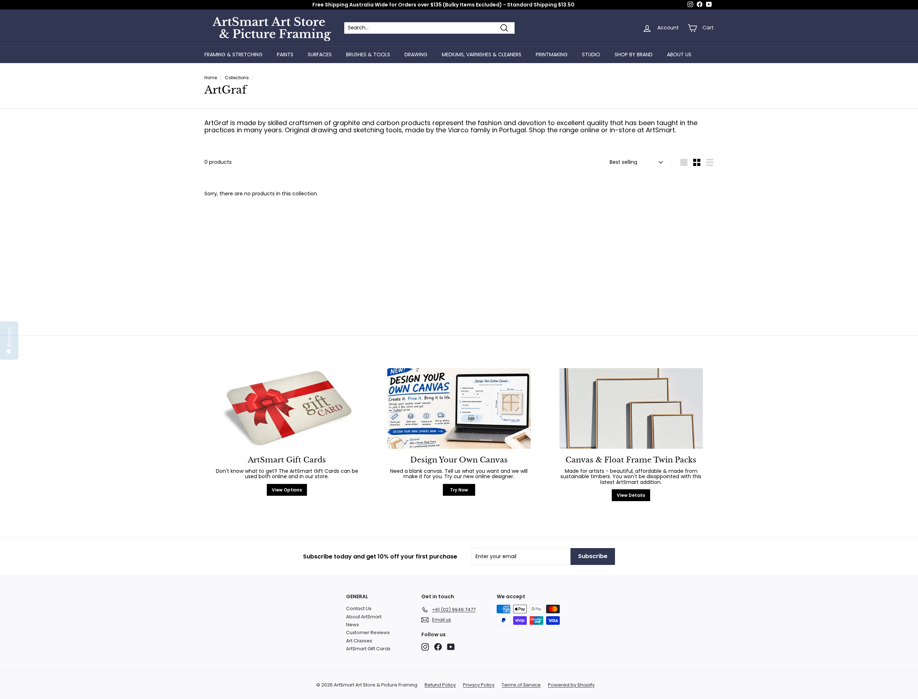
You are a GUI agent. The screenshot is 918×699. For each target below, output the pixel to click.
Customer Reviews (368, 632)
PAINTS (285, 54)
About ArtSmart (364, 616)
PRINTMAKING (552, 54)
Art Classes (359, 640)
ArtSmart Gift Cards (368, 648)
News (352, 624)
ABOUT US (679, 54)
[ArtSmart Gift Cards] (287, 408)
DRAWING (415, 54)
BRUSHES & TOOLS (368, 54)
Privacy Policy (479, 685)
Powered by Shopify (571, 685)
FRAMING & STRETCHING (233, 54)
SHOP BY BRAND (634, 54)
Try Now (459, 490)
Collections (237, 78)
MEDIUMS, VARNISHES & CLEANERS (481, 54)
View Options (287, 490)
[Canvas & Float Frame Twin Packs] (631, 408)
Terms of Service (521, 685)
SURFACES (320, 54)
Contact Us (359, 608)
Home (210, 78)
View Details (631, 495)
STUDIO (591, 54)
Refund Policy (440, 685)
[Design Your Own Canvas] (459, 408)
